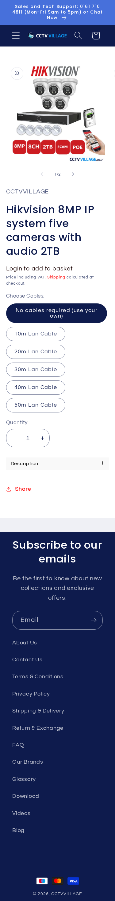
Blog (18, 830)
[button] (16, 35)
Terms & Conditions (37, 677)
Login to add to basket (39, 269)
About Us (24, 643)
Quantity (17, 422)
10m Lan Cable (35, 334)
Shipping (56, 277)
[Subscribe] (93, 620)
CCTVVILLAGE (66, 893)
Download (25, 796)
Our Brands (27, 762)
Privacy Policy (31, 694)
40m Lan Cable (35, 387)
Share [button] (23, 489)
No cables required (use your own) (57, 313)
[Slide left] (42, 174)
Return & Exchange (37, 728)
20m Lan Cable (35, 352)
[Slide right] (73, 174)
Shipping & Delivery (38, 711)
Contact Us (27, 660)
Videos (21, 813)
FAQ (18, 745)
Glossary (24, 779)
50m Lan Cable (35, 405)
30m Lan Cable (35, 369)
